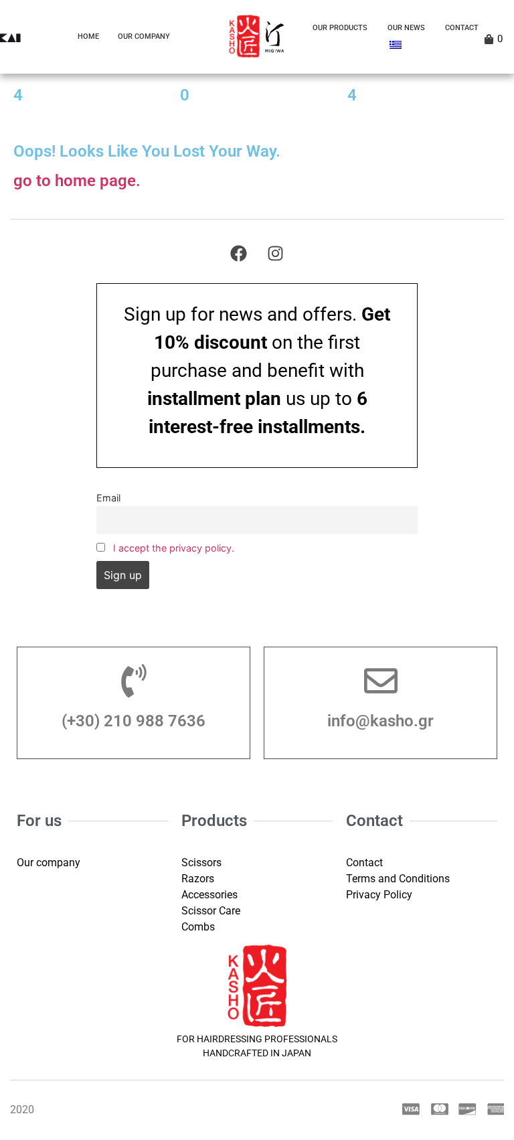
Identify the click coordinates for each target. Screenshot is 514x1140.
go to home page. (77, 180)
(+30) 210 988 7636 (133, 721)
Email (108, 497)
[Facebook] (239, 253)
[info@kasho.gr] (381, 681)
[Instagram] (275, 253)
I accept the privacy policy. (173, 548)
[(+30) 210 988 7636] (134, 681)
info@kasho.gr (380, 721)
